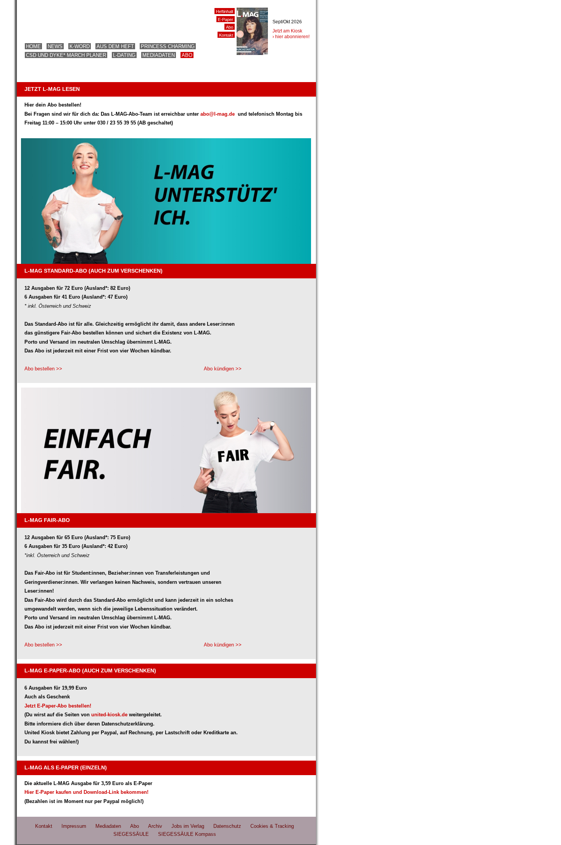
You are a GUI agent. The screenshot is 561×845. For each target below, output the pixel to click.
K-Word (79, 46)
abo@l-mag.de (218, 114)
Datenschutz (227, 826)
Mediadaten (158, 55)
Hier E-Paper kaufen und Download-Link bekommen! (86, 792)
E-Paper (225, 19)
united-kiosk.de (109, 714)
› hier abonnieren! (291, 36)
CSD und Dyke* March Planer (66, 55)
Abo (187, 55)
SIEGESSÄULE (131, 834)
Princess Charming (168, 46)
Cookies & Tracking (272, 826)
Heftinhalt (224, 11)
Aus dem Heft (115, 46)
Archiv (155, 826)
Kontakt (226, 35)
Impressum (73, 826)
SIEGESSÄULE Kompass (187, 834)
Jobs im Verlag (187, 826)
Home (33, 46)
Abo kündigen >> (223, 369)
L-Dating (124, 55)
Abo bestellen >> (43, 369)
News (55, 46)
